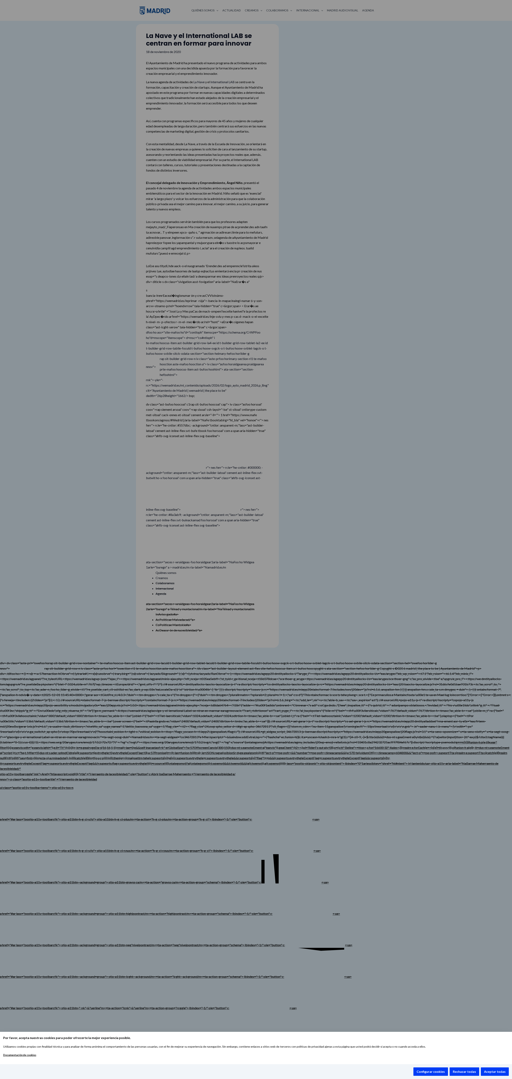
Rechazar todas (464, 1071)
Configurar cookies (431, 1071)
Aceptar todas (495, 1071)
